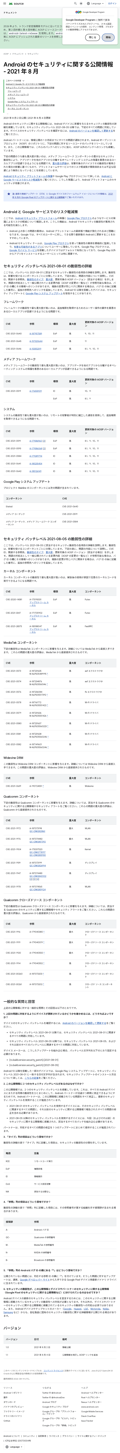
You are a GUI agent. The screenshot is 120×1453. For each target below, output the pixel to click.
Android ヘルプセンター (92, 1392)
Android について (12, 1436)
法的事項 (42, 1436)
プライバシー (68, 1436)
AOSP (6, 54)
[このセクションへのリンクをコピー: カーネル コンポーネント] (39, 571)
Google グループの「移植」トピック (59, 1425)
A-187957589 (36, 333)
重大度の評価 (59, 163)
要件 (6, 1397)
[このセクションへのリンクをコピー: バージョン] (24, 1328)
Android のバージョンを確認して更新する (91, 130)
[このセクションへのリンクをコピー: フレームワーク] (26, 302)
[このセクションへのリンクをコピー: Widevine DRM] (26, 758)
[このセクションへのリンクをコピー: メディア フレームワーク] (39, 359)
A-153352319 (35, 349)
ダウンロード (10, 1402)
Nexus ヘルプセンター (91, 1402)
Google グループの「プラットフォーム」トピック (59, 1412)
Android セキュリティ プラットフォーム (36, 218)
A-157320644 (36, 341)
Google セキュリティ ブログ (55, 1406)
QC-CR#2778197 (38, 852)
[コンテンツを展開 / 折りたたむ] (23, 81)
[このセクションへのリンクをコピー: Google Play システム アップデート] (53, 482)
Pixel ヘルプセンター (90, 1397)
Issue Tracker (87, 1420)
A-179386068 (36, 448)
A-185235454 (36, 463)
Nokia (106, 1309)
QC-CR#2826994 (38, 865)
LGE (86, 1309)
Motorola (95, 1309)
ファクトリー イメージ (14, 1411)
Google (67, 1309)
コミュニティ (29, 1436)
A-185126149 (35, 471)
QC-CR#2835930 (38, 855)
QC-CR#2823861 (37, 831)
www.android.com (90, 1406)
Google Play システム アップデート (44, 293)
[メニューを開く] (5, 3)
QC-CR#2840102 (38, 876)
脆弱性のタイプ (35, 279)
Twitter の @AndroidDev (53, 1397)
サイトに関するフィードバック (91, 1436)
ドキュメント (10, 12)
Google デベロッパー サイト (35, 1279)
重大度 (49, 279)
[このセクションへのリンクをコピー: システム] (18, 409)
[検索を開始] (75, 3)
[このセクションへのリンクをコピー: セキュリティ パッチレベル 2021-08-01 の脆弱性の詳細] (95, 266)
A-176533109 (36, 391)
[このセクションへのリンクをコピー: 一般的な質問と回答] (38, 1002)
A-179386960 (36, 441)
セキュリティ (33, 54)
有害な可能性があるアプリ (28, 246)
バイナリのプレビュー (14, 1406)
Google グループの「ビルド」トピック (59, 1419)
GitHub (7, 1420)
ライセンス (54, 1436)
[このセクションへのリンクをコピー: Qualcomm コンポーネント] (42, 797)
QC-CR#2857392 (38, 841)
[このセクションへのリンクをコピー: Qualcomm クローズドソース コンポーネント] (66, 900)
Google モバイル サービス (23, 250)
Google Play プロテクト (79, 218)
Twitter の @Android (51, 1392)
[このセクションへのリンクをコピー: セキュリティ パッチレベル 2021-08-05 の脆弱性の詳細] (95, 539)
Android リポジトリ (13, 1392)
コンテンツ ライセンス (53, 1370)
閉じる (92, 37)
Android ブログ (49, 1402)
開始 (108, 37)
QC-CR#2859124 (38, 889)
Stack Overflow (88, 1416)
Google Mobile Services (92, 1411)
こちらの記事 (32, 1078)
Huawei (77, 1309)
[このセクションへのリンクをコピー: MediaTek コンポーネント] (40, 643)
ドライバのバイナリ (13, 1416)
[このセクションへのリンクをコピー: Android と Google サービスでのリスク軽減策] (81, 212)
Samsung (8, 1312)
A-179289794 (36, 456)
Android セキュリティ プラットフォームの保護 (28, 176)
